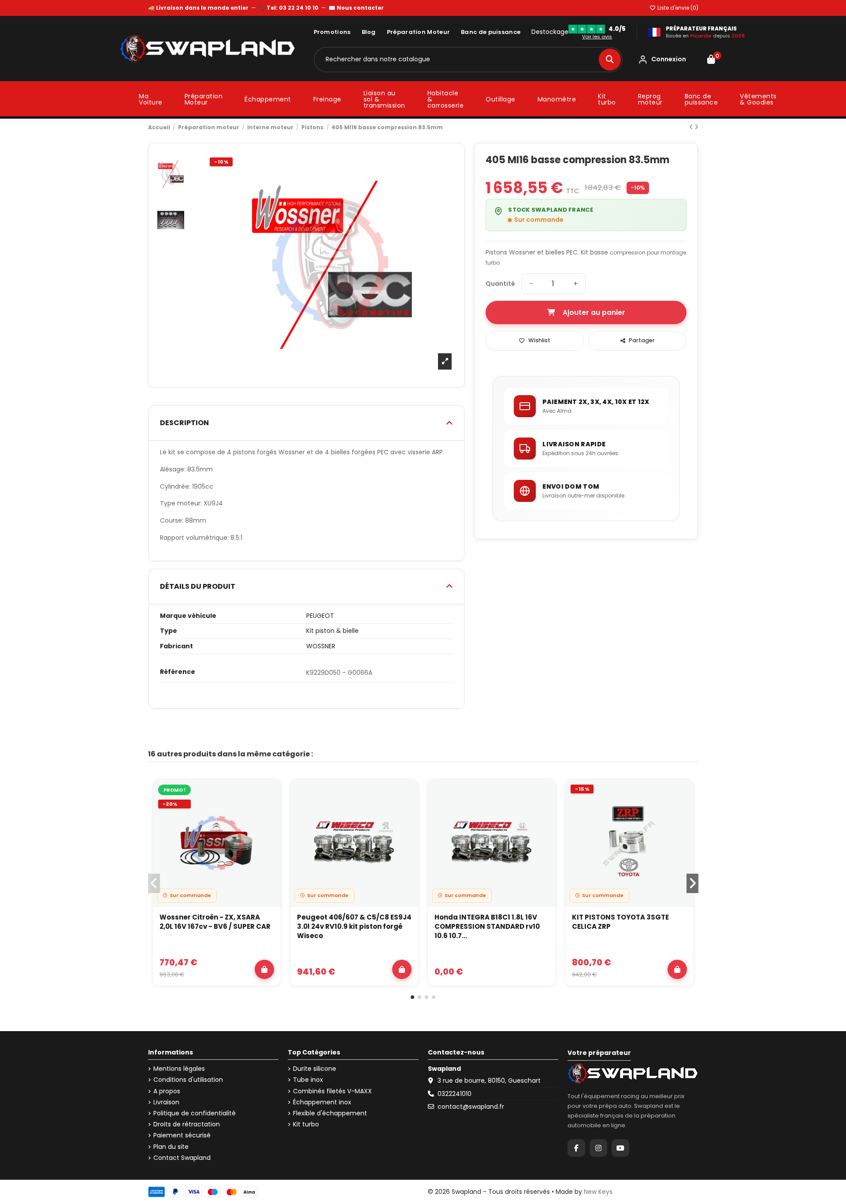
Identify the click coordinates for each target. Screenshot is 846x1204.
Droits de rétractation (186, 1124)
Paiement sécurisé (182, 1135)
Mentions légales (179, 1069)
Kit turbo (306, 1124)
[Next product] (696, 127)
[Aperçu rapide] (268, 814)
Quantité (500, 284)
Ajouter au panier (594, 312)
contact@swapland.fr (471, 1106)
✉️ (356, 7)
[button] (412, 997)
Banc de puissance (490, 32)
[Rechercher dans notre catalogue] (610, 60)
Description (184, 423)
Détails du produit (197, 586)
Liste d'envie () (677, 7)
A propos (166, 1091)
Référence (177, 672)
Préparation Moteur (418, 32)
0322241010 (454, 1093)
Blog (369, 32)
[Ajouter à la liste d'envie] (268, 793)
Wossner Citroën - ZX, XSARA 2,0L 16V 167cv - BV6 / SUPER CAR (215, 921)
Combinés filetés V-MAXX (332, 1091)
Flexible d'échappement (330, 1113)
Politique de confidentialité (194, 1113)
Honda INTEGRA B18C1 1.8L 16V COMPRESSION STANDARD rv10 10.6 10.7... (487, 926)
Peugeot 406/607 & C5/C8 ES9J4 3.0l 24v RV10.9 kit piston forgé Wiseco (354, 926)
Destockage (549, 32)
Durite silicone (314, 1069)
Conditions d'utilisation (188, 1080)
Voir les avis (597, 36)
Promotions (332, 32)
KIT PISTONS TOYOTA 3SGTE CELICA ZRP (620, 921)
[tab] (306, 423)
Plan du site (171, 1147)
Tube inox (308, 1080)
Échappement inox (322, 1102)
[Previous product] (691, 127)
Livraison (166, 1102)
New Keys (598, 1191)
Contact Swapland (182, 1158)
